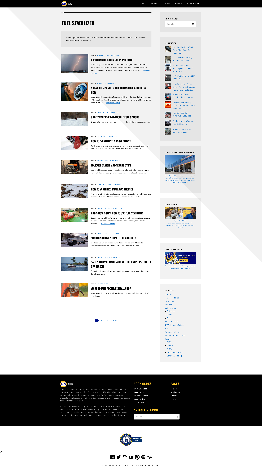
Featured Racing (172, 298)
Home (143, 3)
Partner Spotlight (172, 332)
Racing (178, 3)
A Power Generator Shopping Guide (112, 60)
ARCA (169, 342)
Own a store (139, 403)
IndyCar (170, 345)
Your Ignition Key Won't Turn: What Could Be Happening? (183, 50)
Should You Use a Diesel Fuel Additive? (113, 238)
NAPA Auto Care (171, 322)
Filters (169, 318)
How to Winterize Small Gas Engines (112, 189)
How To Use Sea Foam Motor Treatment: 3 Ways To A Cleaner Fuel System (184, 87)
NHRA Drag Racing (175, 352)
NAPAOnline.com (192, 3)
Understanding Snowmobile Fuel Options (115, 117)
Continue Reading (113, 103)
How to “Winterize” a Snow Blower (111, 141)
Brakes (170, 315)
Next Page (111, 320)
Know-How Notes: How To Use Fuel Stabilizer (117, 213)
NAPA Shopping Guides (174, 325)
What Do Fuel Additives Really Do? (111, 288)
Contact (174, 389)
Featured (169, 294)
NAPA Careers (139, 392)
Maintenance (154, 3)
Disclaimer (175, 392)
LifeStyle (168, 3)
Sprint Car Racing (174, 356)
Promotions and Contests (176, 336)
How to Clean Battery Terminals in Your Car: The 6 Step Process (184, 106)
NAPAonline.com (141, 396)
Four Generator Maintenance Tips (111, 165)
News (167, 329)
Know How (115, 55)
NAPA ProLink (139, 399)
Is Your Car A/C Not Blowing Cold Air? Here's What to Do (183, 68)
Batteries (171, 311)
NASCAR (170, 349)
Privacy (174, 396)
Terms (173, 399)
